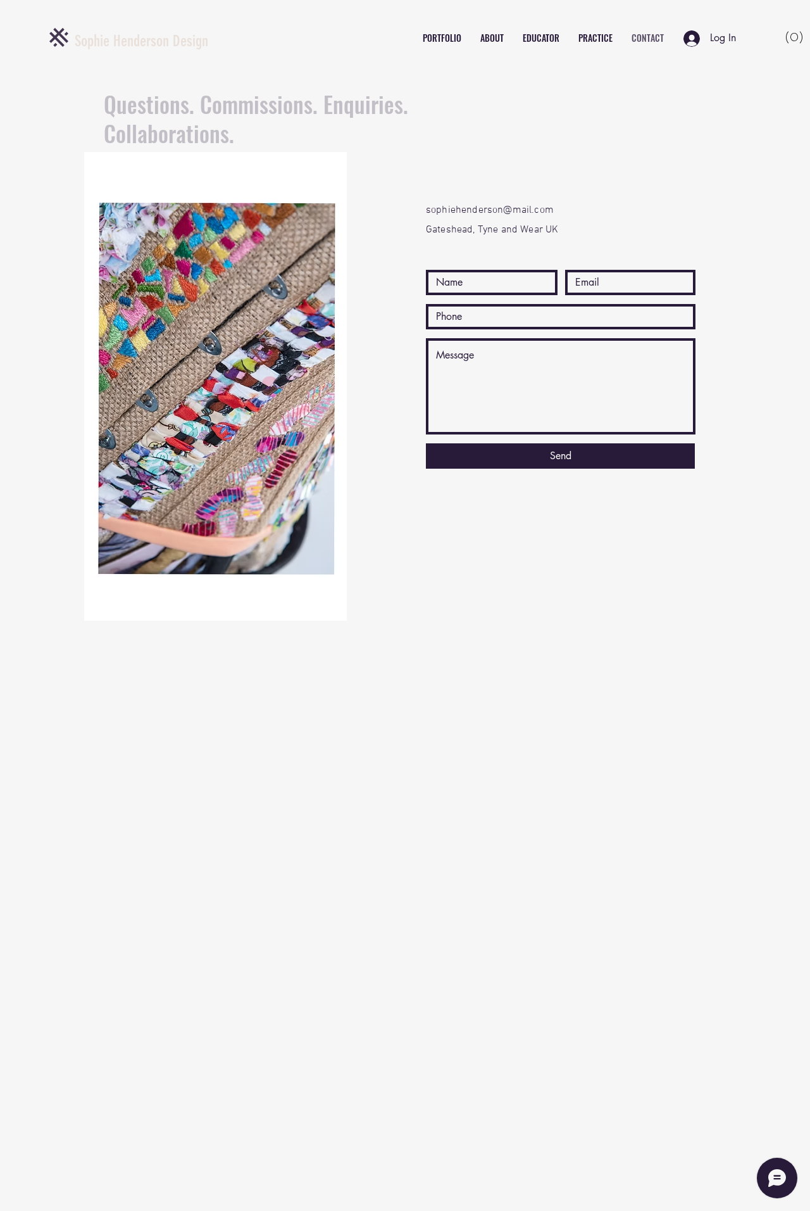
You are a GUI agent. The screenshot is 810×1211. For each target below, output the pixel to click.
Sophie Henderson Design (141, 41)
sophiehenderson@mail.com (490, 210)
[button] (779, 36)
